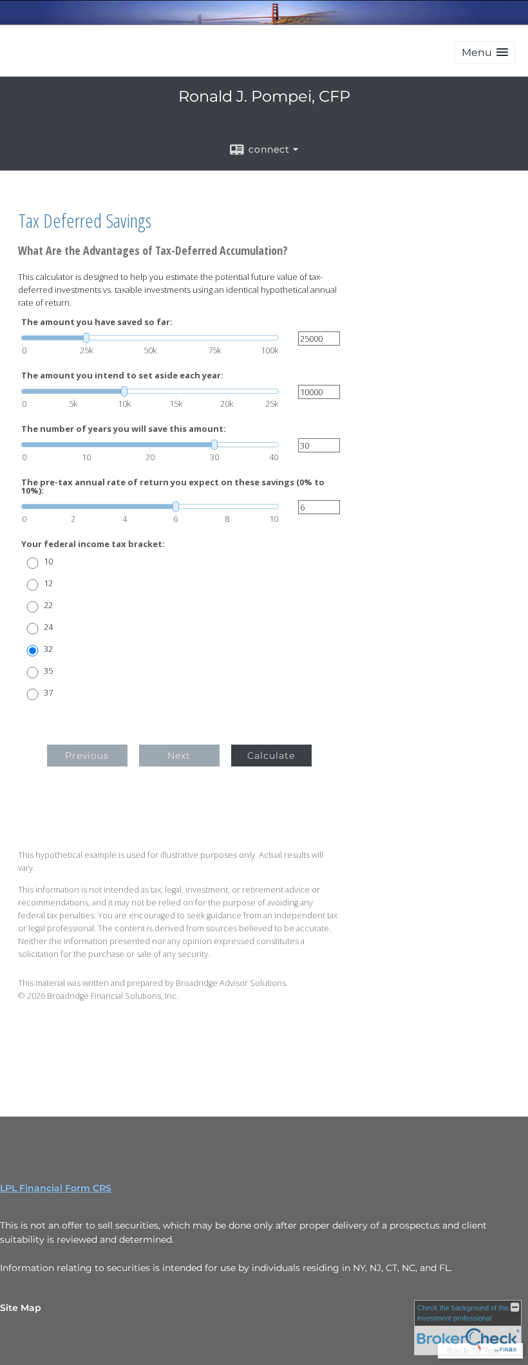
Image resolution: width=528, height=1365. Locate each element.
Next (179, 755)
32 (48, 649)
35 (48, 671)
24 (48, 627)
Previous (87, 755)
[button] (485, 52)
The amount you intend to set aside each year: (122, 375)
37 (48, 693)
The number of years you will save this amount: (123, 429)
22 (48, 605)
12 (48, 583)
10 (48, 561)
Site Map (20, 1308)
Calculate (271, 755)
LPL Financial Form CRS (55, 1188)
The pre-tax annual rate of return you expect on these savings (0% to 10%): (173, 486)
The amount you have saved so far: (97, 322)
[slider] (150, 337)
